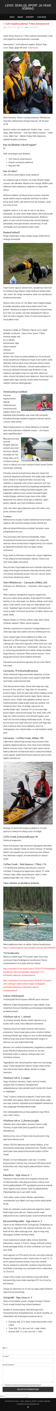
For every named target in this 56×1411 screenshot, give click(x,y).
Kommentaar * (9, 1365)
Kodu (12, 17)
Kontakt (30, 17)
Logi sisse (41, 17)
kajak (29, 27)
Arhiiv (20, 17)
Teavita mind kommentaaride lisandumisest (22, 1385)
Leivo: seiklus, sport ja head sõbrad (28, 7)
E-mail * (6, 1356)
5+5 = (2, 1396)
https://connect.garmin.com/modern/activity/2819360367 (29, 948)
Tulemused (33, 47)
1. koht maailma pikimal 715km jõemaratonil (26, 23)
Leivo (21, 27)
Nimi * (5, 1348)
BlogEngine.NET (33, 1404)
